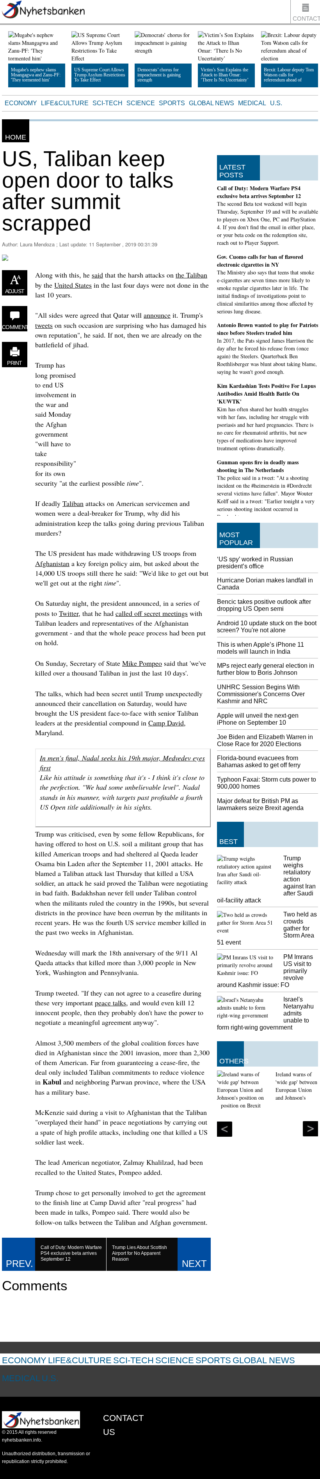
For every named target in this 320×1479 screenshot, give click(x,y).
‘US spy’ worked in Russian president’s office (255, 563)
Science (140, 103)
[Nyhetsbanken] (43, 10)
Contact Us (306, 19)
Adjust (15, 291)
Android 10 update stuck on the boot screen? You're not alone (266, 626)
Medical (252, 103)
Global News (211, 103)
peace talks (110, 1002)
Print (14, 363)
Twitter (68, 613)
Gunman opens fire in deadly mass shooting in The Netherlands (258, 466)
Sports (172, 103)
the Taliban (191, 275)
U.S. (276, 103)
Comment (14, 327)
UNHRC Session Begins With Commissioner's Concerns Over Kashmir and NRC (261, 694)
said (97, 275)
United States (73, 285)
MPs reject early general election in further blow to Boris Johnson (265, 669)
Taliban (73, 503)
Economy (21, 103)
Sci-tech (107, 103)
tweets (44, 325)
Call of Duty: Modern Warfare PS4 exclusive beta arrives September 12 (259, 192)
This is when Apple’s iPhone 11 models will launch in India (260, 648)
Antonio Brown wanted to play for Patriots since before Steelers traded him (267, 329)
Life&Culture (65, 103)
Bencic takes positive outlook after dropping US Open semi (264, 605)
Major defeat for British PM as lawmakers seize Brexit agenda (260, 804)
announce (157, 315)
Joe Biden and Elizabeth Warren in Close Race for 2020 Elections (265, 740)
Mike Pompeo (142, 663)
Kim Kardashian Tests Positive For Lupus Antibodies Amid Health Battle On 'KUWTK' (266, 393)
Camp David (166, 722)
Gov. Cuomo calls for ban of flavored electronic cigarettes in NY (260, 261)
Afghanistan (52, 563)
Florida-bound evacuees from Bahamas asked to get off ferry (258, 761)
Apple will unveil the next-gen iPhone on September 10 (258, 719)
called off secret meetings (152, 613)
